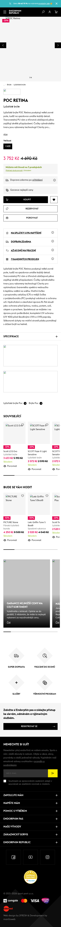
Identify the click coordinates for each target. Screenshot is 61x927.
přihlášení (37, 180)
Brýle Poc (33, 403)
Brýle (9, 85)
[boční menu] (5, 12)
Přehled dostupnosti (14, 171)
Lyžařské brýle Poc (13, 403)
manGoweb (9, 919)
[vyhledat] (43, 12)
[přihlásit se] (49, 12)
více (5, 134)
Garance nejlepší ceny (21, 190)
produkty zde (44, 4)
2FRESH (23, 915)
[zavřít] (56, 3)
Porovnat (12, 466)
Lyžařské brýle (20, 85)
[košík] (56, 12)
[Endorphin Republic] (15, 12)
